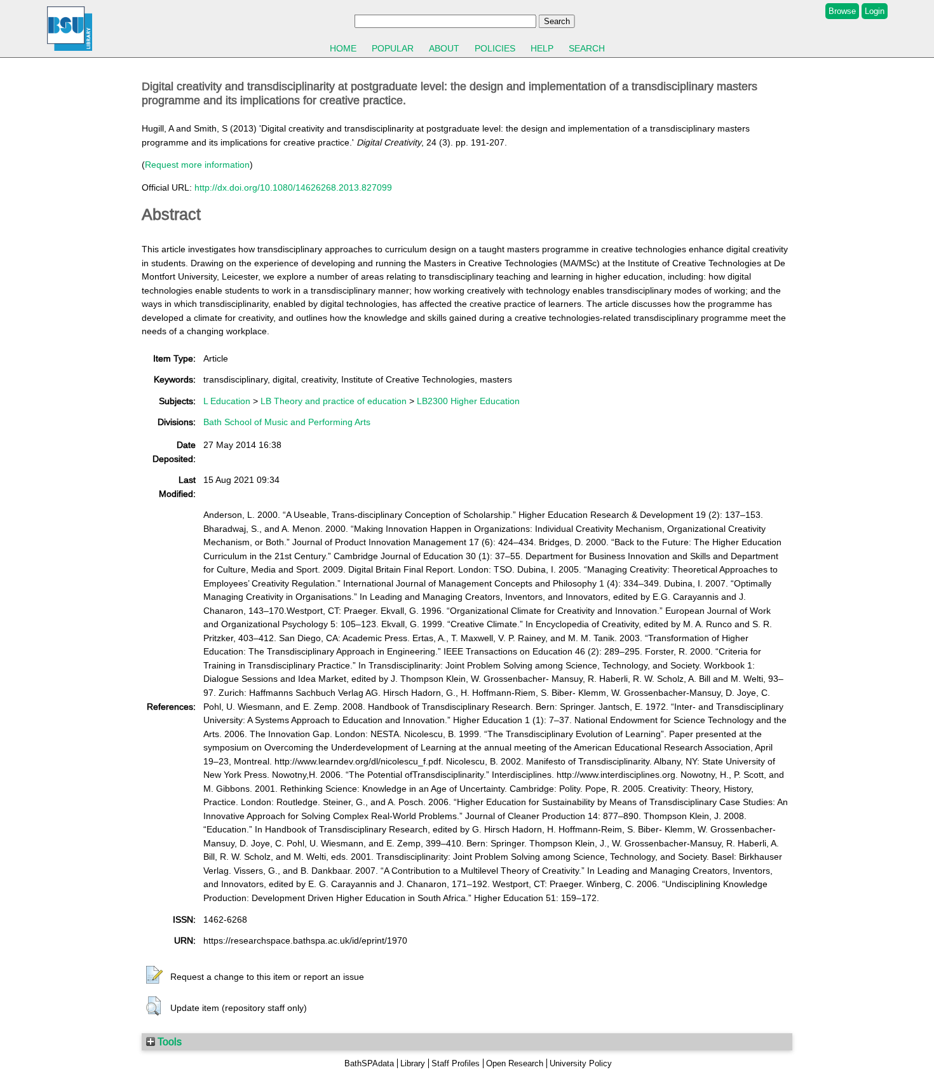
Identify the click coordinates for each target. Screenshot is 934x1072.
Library (412, 1063)
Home (343, 48)
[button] (154, 975)
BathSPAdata (369, 1063)
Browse (842, 11)
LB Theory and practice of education (334, 401)
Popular (393, 48)
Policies (495, 48)
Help (542, 48)
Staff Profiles (455, 1063)
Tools (168, 1041)
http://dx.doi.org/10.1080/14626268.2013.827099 (293, 187)
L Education (226, 401)
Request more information (197, 164)
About (444, 48)
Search (587, 48)
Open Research (514, 1063)
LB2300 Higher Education (468, 401)
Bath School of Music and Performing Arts (286, 422)
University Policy (581, 1063)
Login (874, 11)
